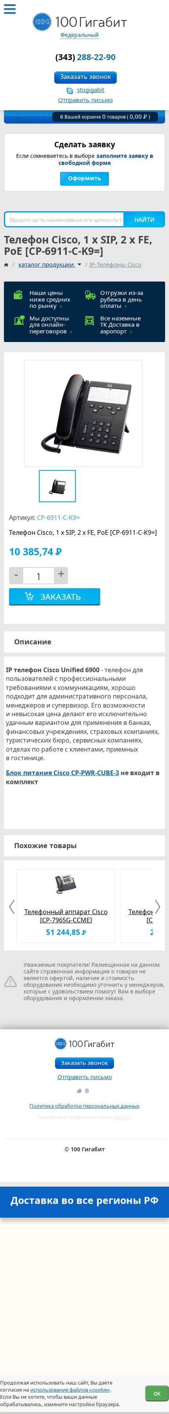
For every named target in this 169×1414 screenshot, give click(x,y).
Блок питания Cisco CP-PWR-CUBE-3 (62, 772)
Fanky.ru (122, 1117)
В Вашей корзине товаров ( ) (105, 116)
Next (156, 907)
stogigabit (90, 89)
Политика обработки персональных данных (84, 1105)
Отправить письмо (85, 100)
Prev (12, 907)
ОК (157, 1393)
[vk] (87, 1090)
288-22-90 (85, 57)
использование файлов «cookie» (70, 1389)
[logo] (80, 22)
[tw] (78, 1090)
